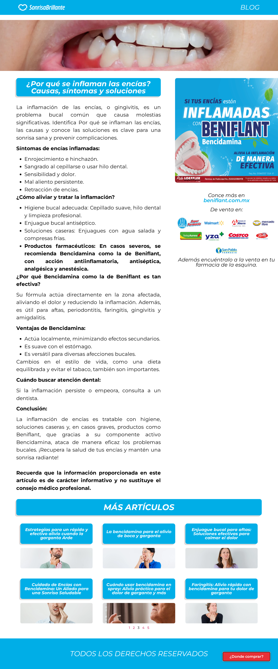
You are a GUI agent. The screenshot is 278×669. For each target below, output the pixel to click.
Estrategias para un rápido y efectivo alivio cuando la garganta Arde (56, 533)
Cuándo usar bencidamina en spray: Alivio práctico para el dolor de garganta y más (138, 588)
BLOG (250, 7)
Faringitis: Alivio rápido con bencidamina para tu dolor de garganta (221, 588)
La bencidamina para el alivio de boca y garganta (138, 533)
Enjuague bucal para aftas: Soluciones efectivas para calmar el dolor (221, 533)
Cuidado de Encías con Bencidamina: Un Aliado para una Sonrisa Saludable (57, 588)
